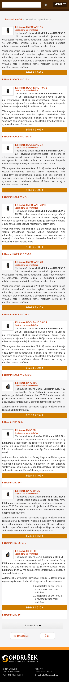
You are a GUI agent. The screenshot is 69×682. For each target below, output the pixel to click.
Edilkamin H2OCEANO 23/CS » (17, 254)
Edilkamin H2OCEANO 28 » (15, 314)
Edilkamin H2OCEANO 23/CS (31, 206)
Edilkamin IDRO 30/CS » (14, 543)
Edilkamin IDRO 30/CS (27, 492)
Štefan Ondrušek (13, 19)
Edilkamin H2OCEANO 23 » (15, 197)
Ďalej (47, 636)
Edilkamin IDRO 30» (12, 482)
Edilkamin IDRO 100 (26, 384)
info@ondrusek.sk (50, 675)
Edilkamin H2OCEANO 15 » (15, 79)
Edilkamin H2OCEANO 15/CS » (17, 136)
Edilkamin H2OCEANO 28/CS (31, 323)
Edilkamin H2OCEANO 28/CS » (17, 375)
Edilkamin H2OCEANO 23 (29, 146)
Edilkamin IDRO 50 (26, 552)
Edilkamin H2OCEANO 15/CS (31, 89)
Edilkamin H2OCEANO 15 (29, 28)
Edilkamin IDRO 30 (26, 431)
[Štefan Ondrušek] (20, 658)
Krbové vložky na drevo (37, 19)
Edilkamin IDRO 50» (12, 614)
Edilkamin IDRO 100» (12, 422)
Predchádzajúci (19, 636)
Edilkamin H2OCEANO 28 (29, 263)
